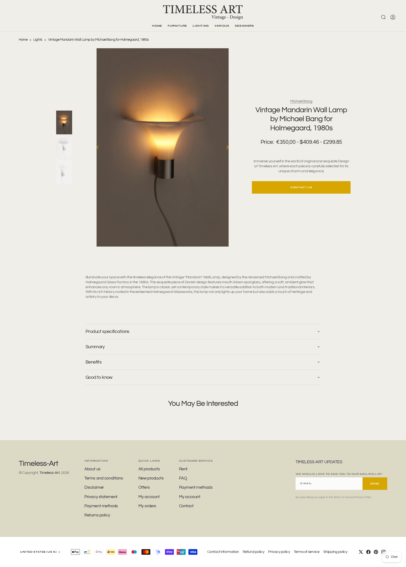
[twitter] (361, 552)
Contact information (223, 552)
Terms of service (306, 552)
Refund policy (254, 552)
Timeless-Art (49, 473)
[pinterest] (376, 552)
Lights (37, 39)
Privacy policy (279, 552)
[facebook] (368, 552)
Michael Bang (301, 101)
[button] (393, 17)
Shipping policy (335, 552)
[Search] (383, 17)
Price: (267, 142)
